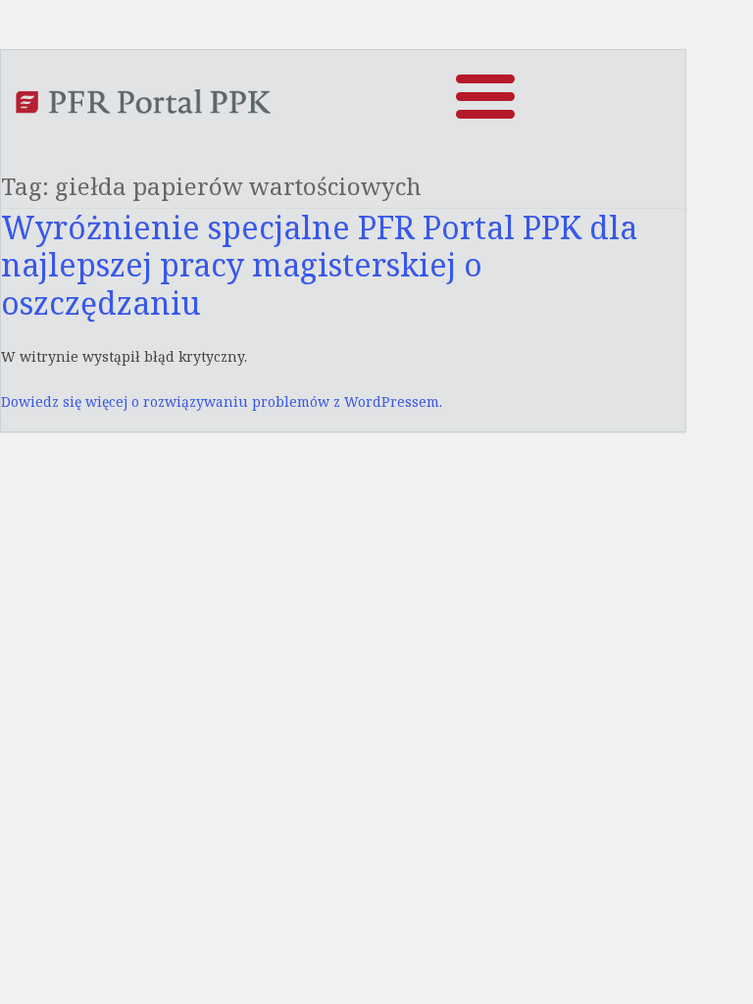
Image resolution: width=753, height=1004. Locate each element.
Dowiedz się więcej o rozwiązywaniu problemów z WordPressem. (221, 401)
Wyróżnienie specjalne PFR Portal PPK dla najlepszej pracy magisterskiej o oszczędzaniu (319, 265)
